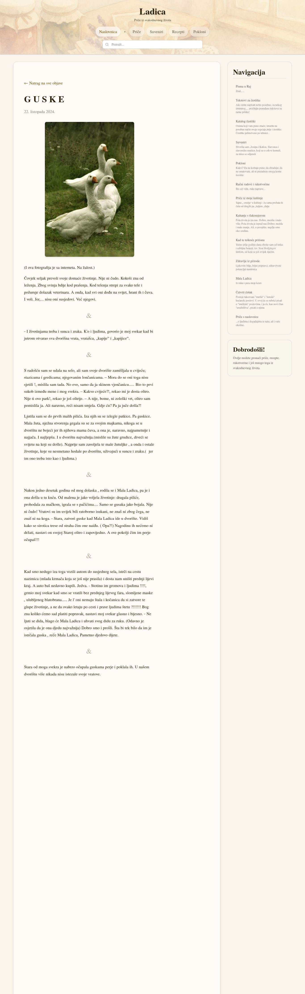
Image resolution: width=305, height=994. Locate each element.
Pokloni (199, 31)
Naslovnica (108, 31)
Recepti (178, 31)
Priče (137, 31)
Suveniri (156, 31)
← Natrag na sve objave (43, 83)
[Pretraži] (107, 44)
